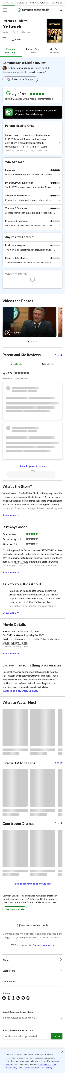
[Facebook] (14, 998)
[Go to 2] (33, 341)
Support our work (43, 944)
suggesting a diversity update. (20, 690)
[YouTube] (9, 998)
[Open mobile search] (60, 10)
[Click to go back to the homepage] (33, 10)
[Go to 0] (28, 341)
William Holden (19, 642)
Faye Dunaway (17, 638)
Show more (9, 515)
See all (58, 354)
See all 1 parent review (32, 465)
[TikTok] (23, 998)
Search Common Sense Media (18, 1011)
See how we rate (14, 909)
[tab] (11, 51)
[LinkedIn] (28, 998)
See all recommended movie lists (32, 883)
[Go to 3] (36, 341)
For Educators (21, 3)
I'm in (57, 1036)
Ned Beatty (33, 638)
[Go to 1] (31, 341)
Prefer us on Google (22, 79)
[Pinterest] (18, 998)
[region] (32, 1061)
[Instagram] (4, 998)
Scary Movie (21, 561)
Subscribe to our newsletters (18, 1030)
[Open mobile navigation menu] (5, 10)
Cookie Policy (26, 1068)
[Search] (60, 1018)
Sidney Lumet (21, 646)
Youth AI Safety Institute (39, 3)
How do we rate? (36, 72)
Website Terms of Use (47, 1064)
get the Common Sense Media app (35, 112)
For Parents (8, 3)
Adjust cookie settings (43, 1068)
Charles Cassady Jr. (22, 67)
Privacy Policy (11, 1068)
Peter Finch (32, 493)
